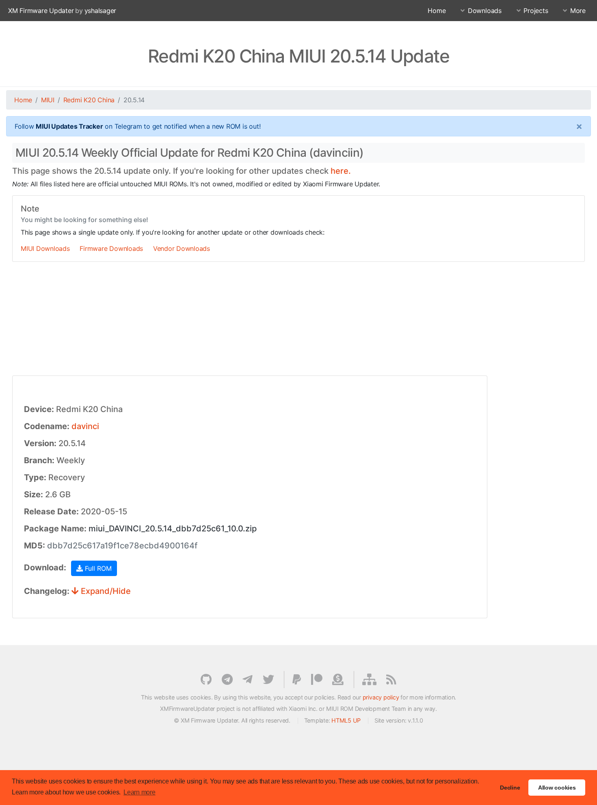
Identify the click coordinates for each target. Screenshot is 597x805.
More (578, 10)
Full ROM (97, 568)
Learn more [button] (139, 792)
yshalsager (100, 10)
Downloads (485, 10)
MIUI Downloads (45, 248)
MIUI (47, 100)
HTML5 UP (346, 720)
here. (341, 171)
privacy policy (381, 697)
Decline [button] (510, 787)
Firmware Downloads (111, 248)
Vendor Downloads (181, 248)
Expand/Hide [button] (105, 591)
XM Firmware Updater (41, 10)
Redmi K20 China (89, 100)
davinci (85, 426)
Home (437, 10)
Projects (535, 10)
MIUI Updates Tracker (69, 126)
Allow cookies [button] (557, 787)
